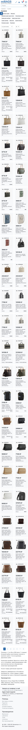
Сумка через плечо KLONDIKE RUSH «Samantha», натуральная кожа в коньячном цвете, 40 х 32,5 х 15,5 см (21, 634)
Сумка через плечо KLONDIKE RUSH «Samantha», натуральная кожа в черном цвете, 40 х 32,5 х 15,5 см (20, 604)
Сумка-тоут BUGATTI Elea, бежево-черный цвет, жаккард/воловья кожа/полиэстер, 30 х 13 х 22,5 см (6, 357)
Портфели (12, 22)
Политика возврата (7, 708)
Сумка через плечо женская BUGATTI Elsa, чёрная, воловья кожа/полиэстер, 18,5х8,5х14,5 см (21, 459)
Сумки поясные (18, 20)
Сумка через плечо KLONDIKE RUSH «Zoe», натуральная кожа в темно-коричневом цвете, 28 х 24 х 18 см (7, 604)
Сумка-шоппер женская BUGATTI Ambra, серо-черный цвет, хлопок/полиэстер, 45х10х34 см (6, 46)
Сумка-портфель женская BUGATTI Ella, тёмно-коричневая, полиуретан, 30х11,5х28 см (7, 383)
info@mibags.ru (18, 690)
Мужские (12, 20)
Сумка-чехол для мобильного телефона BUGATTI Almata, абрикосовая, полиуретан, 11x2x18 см (7, 254)
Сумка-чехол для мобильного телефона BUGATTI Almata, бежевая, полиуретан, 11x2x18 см (21, 230)
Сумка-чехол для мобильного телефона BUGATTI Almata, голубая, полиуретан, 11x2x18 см (7, 230)
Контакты (5, 704)
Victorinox (5, 719)
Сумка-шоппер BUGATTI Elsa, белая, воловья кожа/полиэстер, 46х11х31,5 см (21, 132)
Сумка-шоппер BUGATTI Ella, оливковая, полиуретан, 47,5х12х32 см (19, 181)
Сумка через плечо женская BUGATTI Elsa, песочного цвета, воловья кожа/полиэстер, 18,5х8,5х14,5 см (21, 483)
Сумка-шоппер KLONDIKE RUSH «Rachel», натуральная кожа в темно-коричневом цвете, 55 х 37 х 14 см (21, 73)
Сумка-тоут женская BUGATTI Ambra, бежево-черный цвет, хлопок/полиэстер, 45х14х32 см (7, 332)
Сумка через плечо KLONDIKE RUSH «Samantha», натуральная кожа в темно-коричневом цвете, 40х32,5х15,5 (6, 634)
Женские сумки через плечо (8, 16)
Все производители (7, 721)
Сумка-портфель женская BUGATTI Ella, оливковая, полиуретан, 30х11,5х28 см (21, 383)
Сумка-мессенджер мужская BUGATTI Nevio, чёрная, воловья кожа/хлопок (21, 432)
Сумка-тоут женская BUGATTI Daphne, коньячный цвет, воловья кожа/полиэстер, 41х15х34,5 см (7, 281)
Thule (3, 717)
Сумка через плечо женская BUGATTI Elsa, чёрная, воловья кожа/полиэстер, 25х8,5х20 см (7, 459)
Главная (3, 8)
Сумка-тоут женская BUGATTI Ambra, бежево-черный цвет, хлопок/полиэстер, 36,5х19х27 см (21, 332)
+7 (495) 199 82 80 (7, 690)
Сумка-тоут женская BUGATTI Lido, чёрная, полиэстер (21, 255)
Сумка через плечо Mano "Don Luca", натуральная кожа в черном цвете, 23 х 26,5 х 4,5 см (20, 556)
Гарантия (4, 703)
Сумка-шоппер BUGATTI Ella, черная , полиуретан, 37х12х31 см (7, 155)
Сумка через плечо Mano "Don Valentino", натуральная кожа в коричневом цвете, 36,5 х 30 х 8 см (6, 533)
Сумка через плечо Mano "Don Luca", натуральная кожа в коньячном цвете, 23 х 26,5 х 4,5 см (7, 580)
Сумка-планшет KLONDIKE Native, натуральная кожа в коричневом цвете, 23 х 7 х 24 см (7, 432)
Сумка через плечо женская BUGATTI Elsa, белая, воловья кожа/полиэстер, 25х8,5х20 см (7, 508)
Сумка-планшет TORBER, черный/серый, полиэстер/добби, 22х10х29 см (6, 406)
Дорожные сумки (5, 13)
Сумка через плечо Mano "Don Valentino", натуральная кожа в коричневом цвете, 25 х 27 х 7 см (21, 533)
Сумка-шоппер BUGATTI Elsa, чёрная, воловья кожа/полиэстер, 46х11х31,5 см (21, 105)
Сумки (9, 8)
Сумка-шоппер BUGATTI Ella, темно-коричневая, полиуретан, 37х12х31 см (7, 180)
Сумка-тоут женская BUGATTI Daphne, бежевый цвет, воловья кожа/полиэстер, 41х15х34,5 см (21, 281)
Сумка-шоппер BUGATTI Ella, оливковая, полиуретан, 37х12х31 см (7, 205)
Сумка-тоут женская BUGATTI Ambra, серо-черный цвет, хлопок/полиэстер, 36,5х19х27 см (21, 307)
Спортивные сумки (19, 16)
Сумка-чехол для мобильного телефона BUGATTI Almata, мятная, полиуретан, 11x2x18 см (21, 205)
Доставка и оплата (7, 701)
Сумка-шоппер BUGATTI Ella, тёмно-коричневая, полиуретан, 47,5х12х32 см (20, 156)
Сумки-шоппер (5, 20)
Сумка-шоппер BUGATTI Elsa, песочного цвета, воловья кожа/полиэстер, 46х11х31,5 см (7, 132)
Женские (13, 13)
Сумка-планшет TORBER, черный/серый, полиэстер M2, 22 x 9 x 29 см (21, 407)
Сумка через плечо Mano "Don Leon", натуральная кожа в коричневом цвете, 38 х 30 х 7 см (21, 580)
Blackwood (5, 714)
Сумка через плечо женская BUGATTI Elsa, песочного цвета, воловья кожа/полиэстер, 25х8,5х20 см (7, 483)
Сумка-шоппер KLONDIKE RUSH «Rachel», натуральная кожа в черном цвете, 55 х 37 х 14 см (7, 73)
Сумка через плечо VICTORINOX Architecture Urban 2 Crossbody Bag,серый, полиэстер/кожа (21, 507)
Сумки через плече (16, 18)
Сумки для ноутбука (6, 18)
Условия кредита (7, 706)
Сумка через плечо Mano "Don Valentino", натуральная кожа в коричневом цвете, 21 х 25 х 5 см (7, 556)
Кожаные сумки (5, 22)
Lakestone (5, 715)
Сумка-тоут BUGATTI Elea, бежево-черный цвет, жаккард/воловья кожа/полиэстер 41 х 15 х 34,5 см (20, 357)
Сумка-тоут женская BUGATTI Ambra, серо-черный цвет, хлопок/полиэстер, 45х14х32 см (7, 307)
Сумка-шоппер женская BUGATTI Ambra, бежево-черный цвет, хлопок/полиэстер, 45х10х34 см (21, 46)
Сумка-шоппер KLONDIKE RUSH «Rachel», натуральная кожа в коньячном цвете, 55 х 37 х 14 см (7, 102)
